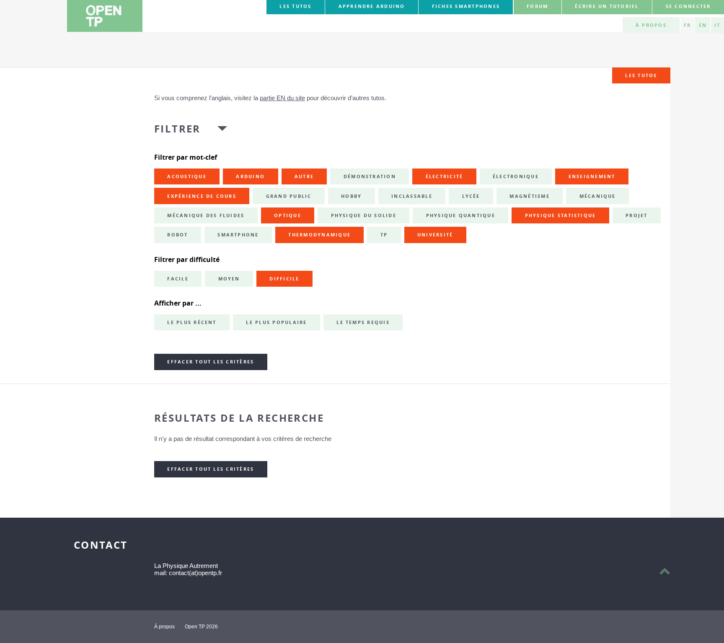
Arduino (250, 176)
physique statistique (560, 215)
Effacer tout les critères (210, 361)
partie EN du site (282, 97)
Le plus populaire (276, 322)
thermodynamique (319, 234)
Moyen (229, 278)
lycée (471, 196)
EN (703, 25)
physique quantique (460, 215)
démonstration (370, 176)
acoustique (186, 176)
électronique (516, 176)
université (435, 234)
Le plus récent (191, 322)
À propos (651, 25)
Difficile (284, 278)
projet (636, 215)
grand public (289, 196)
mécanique (597, 196)
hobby (351, 196)
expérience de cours (201, 196)
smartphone (238, 234)
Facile (177, 278)
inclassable (411, 196)
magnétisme (529, 196)
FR (687, 25)
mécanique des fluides (205, 215)
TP (384, 234)
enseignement (592, 176)
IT (717, 25)
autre (304, 176)
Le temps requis (363, 322)
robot (177, 234)
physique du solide (363, 215)
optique (287, 215)
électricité (444, 176)
